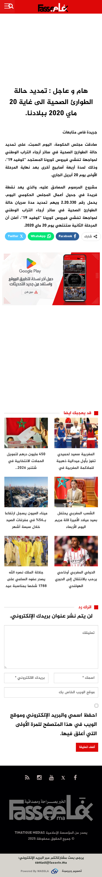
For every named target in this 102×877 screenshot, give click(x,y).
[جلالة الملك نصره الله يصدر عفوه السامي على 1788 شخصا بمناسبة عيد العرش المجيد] (26, 551)
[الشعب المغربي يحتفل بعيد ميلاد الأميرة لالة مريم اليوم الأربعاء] (76, 492)
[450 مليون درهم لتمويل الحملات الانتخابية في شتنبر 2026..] (26, 433)
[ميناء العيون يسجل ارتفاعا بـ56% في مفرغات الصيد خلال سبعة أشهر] (26, 492)
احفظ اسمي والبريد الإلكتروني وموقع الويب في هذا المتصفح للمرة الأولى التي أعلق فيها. (53, 724)
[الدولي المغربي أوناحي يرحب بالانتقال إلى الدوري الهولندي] (76, 551)
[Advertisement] (51, 51)
